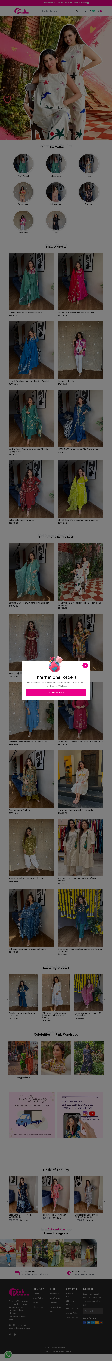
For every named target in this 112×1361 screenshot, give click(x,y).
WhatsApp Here (56, 692)
